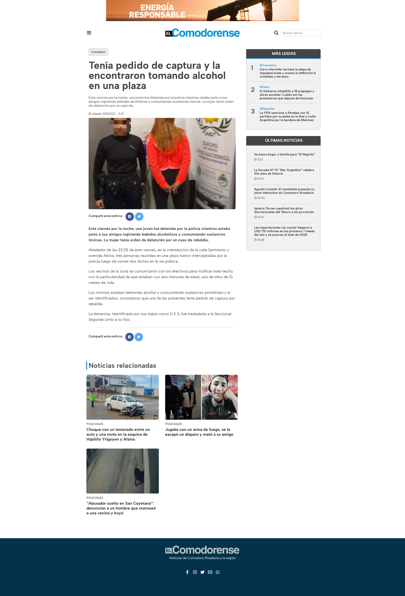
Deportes (268, 109)
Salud (265, 87)
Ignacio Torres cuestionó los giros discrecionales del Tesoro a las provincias (284, 210)
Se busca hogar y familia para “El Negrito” (284, 154)
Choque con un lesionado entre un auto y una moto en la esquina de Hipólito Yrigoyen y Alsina (118, 434)
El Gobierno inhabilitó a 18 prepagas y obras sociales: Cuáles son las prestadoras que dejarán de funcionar (287, 94)
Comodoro (98, 52)
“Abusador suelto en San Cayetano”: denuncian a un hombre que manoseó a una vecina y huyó (121, 508)
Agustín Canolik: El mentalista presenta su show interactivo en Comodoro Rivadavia (284, 191)
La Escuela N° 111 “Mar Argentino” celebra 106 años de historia (284, 171)
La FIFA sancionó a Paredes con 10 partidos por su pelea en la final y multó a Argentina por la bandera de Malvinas (289, 116)
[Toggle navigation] (89, 32)
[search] (301, 33)
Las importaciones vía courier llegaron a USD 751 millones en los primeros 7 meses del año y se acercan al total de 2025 (284, 231)
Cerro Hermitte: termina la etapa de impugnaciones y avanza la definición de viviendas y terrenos (288, 72)
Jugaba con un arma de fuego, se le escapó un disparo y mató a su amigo (199, 432)
